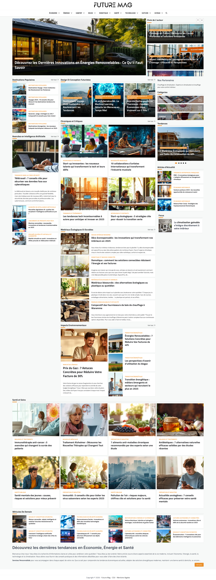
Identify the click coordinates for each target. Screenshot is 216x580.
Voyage (157, 13)
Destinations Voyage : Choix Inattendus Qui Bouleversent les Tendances (74, 105)
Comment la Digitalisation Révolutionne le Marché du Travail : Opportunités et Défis (175, 40)
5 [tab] (185, 163)
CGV (113, 577)
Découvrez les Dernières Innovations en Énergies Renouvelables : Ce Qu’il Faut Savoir (79, 65)
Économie (53, 13)
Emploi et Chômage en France (161, 36)
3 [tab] (181, 163)
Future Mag (105, 577)
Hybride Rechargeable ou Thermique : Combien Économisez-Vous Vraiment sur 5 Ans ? (140, 105)
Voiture (145, 13)
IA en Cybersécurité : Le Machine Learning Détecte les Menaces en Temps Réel (107, 105)
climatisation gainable (188, 222)
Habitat (79, 13)
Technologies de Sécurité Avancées (105, 97)
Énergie (66, 13)
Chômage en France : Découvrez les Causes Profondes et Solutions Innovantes (171, 66)
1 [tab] (176, 163)
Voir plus (199, 564)
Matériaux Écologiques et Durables (173, 148)
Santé (116, 13)
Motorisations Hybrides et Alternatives (137, 97)
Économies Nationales (182, 175)
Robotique (103, 13)
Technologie (130, 13)
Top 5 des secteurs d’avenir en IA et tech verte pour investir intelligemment (187, 192)
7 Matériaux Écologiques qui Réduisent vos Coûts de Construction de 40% (180, 152)
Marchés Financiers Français (184, 189)
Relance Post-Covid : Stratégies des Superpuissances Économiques (186, 178)
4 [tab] (183, 163)
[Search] (166, 13)
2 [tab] (178, 163)
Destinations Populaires (73, 98)
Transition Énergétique (24, 59)
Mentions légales (123, 577)
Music (90, 13)
